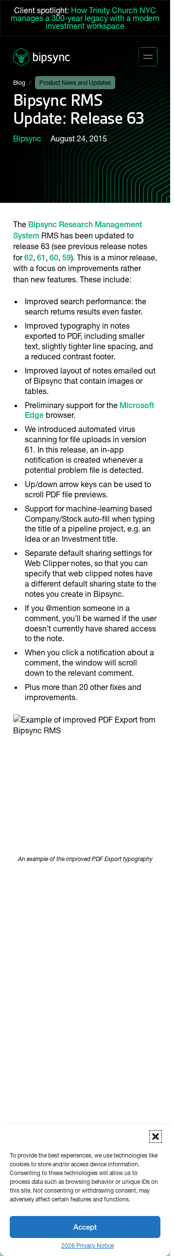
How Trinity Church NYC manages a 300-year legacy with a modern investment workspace (85, 18)
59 (66, 257)
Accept (85, 1227)
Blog (19, 82)
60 (54, 257)
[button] (155, 1136)
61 (41, 257)
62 (28, 257)
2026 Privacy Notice (87, 1246)
